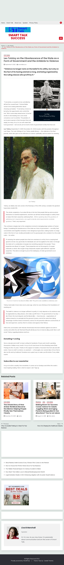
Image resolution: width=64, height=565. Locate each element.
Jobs (44, 402)
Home (3, 23)
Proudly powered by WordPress (20, 561)
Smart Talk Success (18, 36)
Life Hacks (7, 55)
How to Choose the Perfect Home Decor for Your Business (23, 465)
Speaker (25, 23)
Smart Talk (9, 23)
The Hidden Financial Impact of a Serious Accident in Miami (23, 469)
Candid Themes (48, 561)
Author (20, 416)
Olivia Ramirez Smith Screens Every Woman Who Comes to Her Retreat (27, 462)
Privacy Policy (33, 23)
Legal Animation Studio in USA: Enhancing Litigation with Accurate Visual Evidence (30, 475)
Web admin (51, 416)
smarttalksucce (22, 64)
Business (38, 402)
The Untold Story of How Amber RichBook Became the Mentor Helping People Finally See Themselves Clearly (15, 409)
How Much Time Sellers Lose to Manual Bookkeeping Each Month (25, 472)
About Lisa (18, 23)
